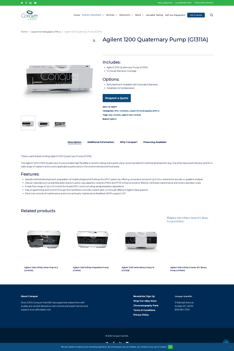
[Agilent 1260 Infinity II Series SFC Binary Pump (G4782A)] (190, 239)
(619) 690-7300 (182, 309)
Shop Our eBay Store (145, 301)
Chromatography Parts (145, 305)
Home (24, 32)
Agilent (112, 119)
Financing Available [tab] (154, 142)
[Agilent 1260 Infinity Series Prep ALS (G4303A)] (44, 239)
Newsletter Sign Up (144, 296)
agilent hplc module (131, 115)
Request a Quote (116, 98)
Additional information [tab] (100, 142)
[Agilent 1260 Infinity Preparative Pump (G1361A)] (92, 239)
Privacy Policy (141, 315)
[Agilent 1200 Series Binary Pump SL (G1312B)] (141, 239)
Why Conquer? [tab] (128, 142)
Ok (170, 347)
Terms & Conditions (144, 310)
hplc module (114, 115)
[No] (230, 347)
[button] (94, 40)
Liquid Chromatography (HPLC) (46, 32)
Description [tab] (75, 142)
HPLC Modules (121, 111)
